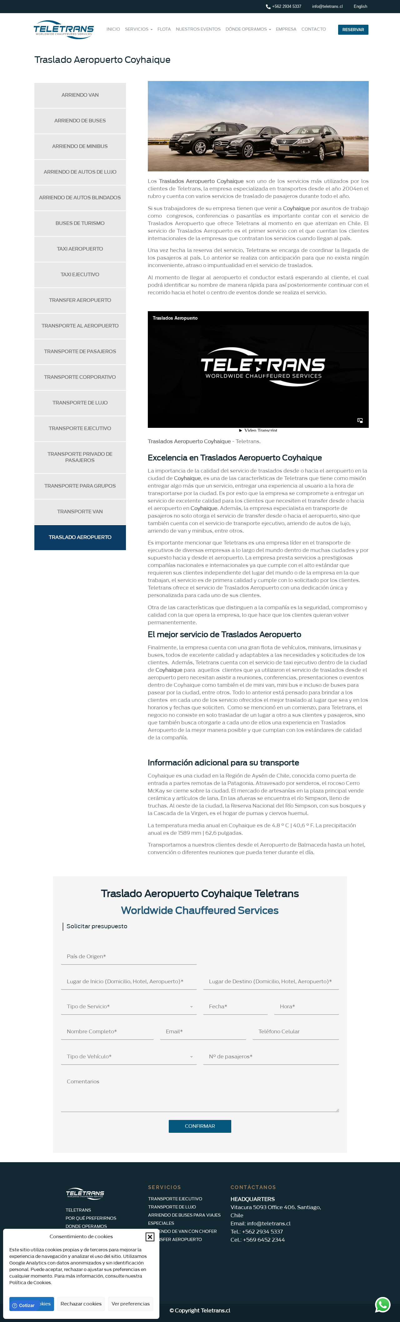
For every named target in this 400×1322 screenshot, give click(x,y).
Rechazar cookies (81, 1304)
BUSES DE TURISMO (80, 223)
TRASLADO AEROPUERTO (80, 537)
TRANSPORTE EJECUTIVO (80, 428)
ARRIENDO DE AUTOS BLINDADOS (80, 197)
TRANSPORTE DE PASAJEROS (80, 351)
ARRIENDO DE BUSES (80, 121)
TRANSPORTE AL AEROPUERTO (80, 326)
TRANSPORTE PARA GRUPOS (80, 486)
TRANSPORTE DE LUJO (80, 403)
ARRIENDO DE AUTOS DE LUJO (80, 172)
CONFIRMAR (200, 1126)
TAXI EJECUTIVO (80, 274)
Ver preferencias (131, 1304)
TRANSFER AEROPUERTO (80, 300)
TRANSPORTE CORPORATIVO (80, 377)
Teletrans (247, 441)
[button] (150, 1237)
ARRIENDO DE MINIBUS (80, 146)
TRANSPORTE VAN (80, 511)
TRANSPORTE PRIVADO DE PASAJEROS (80, 457)
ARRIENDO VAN (80, 95)
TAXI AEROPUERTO (80, 249)
